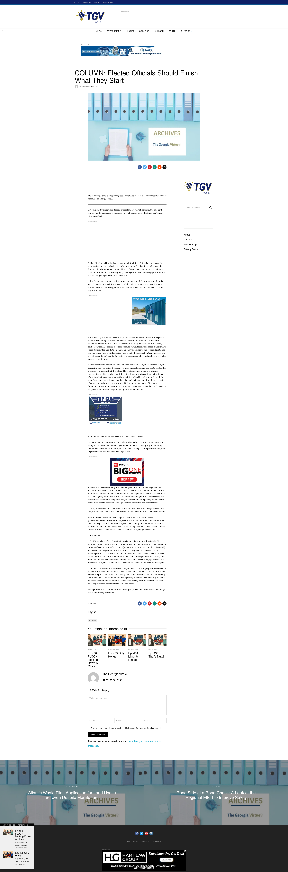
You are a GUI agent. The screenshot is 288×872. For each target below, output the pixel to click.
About (187, 234)
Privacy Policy (191, 249)
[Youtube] (146, 833)
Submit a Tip (190, 244)
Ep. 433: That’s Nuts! (156, 654)
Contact (188, 239)
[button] (2, 31)
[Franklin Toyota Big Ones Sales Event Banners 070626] (127, 471)
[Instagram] (151, 833)
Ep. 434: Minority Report (133, 656)
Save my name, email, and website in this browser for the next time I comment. (126, 727)
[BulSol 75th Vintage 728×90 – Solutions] (122, 50)
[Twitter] (141, 833)
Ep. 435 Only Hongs (116, 654)
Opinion (92, 620)
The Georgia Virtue (88, 86)
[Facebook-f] (137, 833)
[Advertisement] (162, 18)
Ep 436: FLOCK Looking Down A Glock (93, 659)
